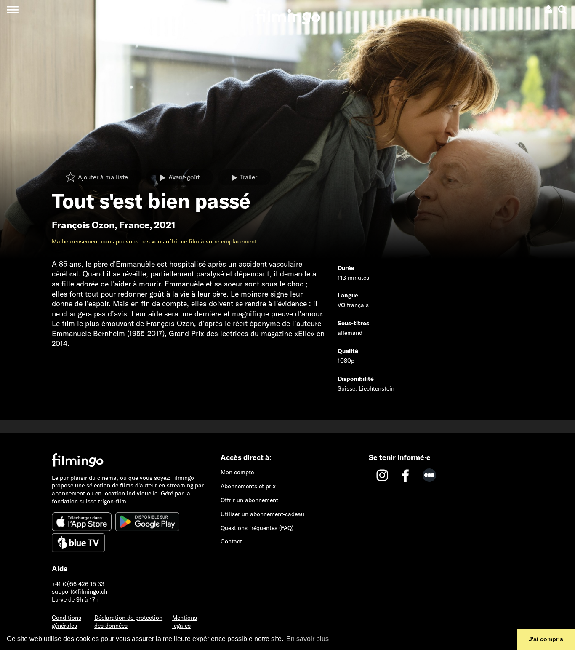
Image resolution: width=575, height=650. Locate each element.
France (134, 225)
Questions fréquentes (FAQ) (257, 528)
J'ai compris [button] (546, 639)
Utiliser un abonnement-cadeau (262, 514)
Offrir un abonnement (249, 500)
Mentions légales (184, 621)
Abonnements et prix (248, 486)
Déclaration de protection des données (128, 621)
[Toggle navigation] (12, 9)
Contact (231, 541)
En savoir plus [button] (307, 638)
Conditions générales (66, 621)
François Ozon (83, 225)
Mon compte (237, 472)
